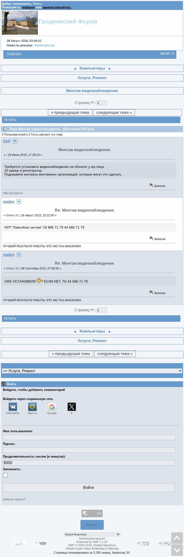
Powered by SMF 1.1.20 (92, 542)
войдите (28, 7)
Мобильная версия (92, 538)
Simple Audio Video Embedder (86, 548)
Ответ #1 (12, 215)
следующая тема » (114, 112)
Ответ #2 (12, 268)
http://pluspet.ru (13, 193)
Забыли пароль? (14, 499)
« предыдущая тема (70, 112)
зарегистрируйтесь (56, 7)
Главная (14, 54)
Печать (10, 120)
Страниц (83, 103)
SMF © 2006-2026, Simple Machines (92, 545)
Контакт (92, 525)
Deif (6, 141)
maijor (8, 202)
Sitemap (113, 548)
